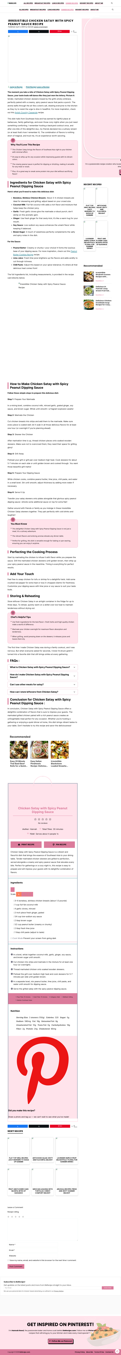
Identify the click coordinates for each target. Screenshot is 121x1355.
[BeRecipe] (12, 3)
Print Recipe (31, 87)
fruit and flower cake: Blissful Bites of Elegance (19, 1191)
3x (30, 894)
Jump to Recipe (16, 87)
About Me (89, 1352)
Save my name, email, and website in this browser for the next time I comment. (43, 1260)
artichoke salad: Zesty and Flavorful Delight (43, 1159)
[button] (111, 3)
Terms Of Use (99, 1352)
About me (99, 3)
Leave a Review (43, 87)
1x (18, 894)
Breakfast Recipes (42, 3)
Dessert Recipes (86, 3)
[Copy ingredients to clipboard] (13, 889)
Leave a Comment (41, 27)
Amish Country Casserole (26, 112)
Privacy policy (80, 1352)
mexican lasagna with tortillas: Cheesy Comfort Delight (43, 1191)
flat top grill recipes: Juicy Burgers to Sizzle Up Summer (18, 1160)
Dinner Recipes (72, 3)
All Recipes (28, 3)
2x (24, 894)
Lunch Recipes (58, 3)
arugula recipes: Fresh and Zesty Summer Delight (67, 1191)
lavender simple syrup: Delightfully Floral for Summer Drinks (66, 1160)
